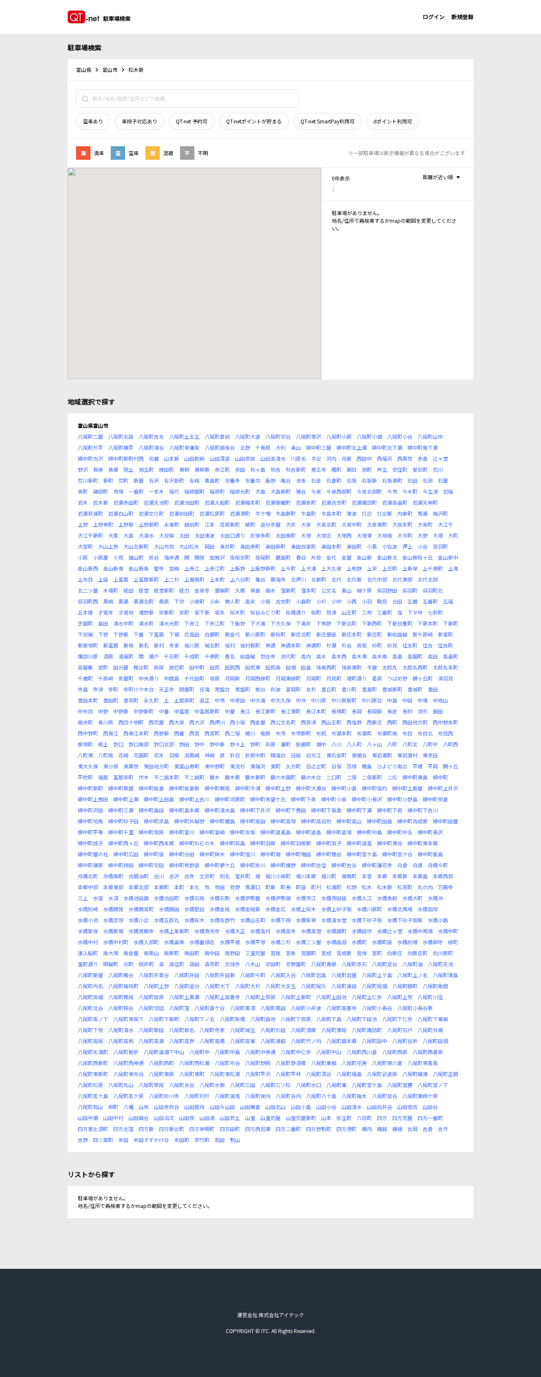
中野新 (120, 711)
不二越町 (194, 777)
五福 (448, 601)
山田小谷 (326, 1106)
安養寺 (232, 480)
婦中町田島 (379, 821)
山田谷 (430, 1106)
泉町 (83, 491)
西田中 (364, 458)
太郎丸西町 (415, 667)
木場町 (110, 590)
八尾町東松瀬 (225, 1073)
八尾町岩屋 (344, 974)
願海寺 (278, 579)
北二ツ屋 (88, 590)
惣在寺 (268, 656)
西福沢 (384, 458)
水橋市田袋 (334, 898)
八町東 (85, 755)
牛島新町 (286, 513)
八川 (336, 744)
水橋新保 (88, 930)
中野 (103, 711)
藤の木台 (311, 777)
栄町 (184, 612)
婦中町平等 (90, 832)
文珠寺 (232, 963)
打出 (367, 513)
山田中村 (113, 1117)
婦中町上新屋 (407, 788)
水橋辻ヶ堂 (389, 930)
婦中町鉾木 (212, 854)
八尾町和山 (90, 1106)
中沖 (301, 700)
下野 (103, 634)
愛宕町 (420, 469)
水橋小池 (88, 919)
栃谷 (260, 689)
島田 (103, 623)
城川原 (191, 645)
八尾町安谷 (278, 436)
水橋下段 (280, 919)
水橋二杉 (280, 941)
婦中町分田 (181, 854)
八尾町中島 (227, 1051)
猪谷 (301, 491)
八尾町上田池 (331, 996)
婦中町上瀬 (126, 799)
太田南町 (286, 535)
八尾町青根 (323, 963)
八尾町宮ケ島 (367, 1084)
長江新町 (265, 711)
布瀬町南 (387, 733)
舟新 (347, 458)
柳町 (113, 1106)
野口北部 (164, 744)
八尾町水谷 (181, 1084)
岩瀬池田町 (186, 502)
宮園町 (308, 952)
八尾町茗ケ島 (93, 1095)
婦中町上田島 (159, 799)
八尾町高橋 (212, 1040)
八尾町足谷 (384, 963)
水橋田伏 (362, 930)
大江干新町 (90, 535)
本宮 (367, 876)
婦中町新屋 (121, 788)
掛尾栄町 (240, 557)
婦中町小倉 (344, 788)
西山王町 (331, 722)
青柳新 (202, 469)
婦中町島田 (151, 810)
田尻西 (232, 667)
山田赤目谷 (166, 1106)
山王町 (349, 612)
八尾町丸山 (121, 1084)
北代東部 (402, 579)
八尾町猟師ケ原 (420, 1095)
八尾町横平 (121, 447)
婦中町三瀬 (121, 810)
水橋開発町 (141, 909)
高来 (250, 601)
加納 (174, 568)
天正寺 (166, 689)
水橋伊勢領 (278, 898)
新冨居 (110, 645)
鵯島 (367, 766)
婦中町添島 (156, 821)
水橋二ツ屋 (308, 941)
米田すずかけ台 (151, 1139)
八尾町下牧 (90, 1029)
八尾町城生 (242, 1029)
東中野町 (215, 766)
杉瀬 (331, 645)
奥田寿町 (250, 546)
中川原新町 (344, 700)
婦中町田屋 (445, 821)
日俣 (336, 766)
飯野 (270, 480)
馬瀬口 (252, 887)
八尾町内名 (90, 985)
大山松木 (189, 546)
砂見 (392, 645)
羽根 (174, 755)
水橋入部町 (146, 941)
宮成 (326, 952)
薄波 (352, 513)
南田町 (191, 952)
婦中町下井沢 (255, 810)
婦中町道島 (308, 832)
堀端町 (349, 876)
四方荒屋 (402, 1117)
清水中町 (123, 623)
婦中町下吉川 (422, 810)
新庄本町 (352, 634)
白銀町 (212, 634)
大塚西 (344, 535)
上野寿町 (103, 524)
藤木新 (232, 777)
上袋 (103, 579)
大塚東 (364, 535)
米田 (123, 1139)
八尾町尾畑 (374, 985)
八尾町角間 (435, 985)
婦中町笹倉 (435, 799)
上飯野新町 (263, 568)
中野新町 (144, 711)
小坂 (265, 601)
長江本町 (316, 711)
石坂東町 (392, 480)
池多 (301, 480)
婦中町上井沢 (443, 788)
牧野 (235, 887)
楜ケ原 (364, 590)
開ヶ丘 (450, 766)
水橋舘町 (336, 930)
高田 (433, 656)
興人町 (232, 601)
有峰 (194, 480)
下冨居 (156, 634)
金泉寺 (202, 590)
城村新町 (250, 645)
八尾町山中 (430, 436)
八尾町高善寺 (341, 1007)
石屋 (443, 480)
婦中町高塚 (283, 821)
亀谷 (260, 579)
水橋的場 (407, 941)
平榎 (418, 766)
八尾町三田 (242, 1084)
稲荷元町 (240, 491)
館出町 (141, 667)
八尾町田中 (374, 1040)
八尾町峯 (336, 1084)
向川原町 (443, 952)
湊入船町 (88, 952)
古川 (159, 876)
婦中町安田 (151, 865)
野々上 (237, 744)
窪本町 (308, 590)
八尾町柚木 (354, 1095)
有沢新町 (174, 480)
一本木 (156, 491)
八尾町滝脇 (273, 1040)
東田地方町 (156, 766)
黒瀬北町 (144, 601)
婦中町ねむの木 (197, 843)
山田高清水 (273, 458)
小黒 (372, 546)
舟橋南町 (113, 876)
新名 (144, 645)
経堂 (144, 590)
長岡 (357, 711)
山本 (326, 1117)
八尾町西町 (161, 1062)
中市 (220, 700)
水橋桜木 (194, 919)
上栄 (372, 568)
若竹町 (202, 1139)
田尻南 (273, 667)
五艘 (412, 601)
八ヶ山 (374, 744)
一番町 (136, 491)
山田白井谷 (379, 1106)
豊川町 (349, 689)
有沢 (154, 480)
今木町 (410, 491)
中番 (164, 711)
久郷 (240, 590)
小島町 (303, 601)
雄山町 (136, 557)
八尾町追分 (186, 985)
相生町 (146, 469)
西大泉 (176, 722)
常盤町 (242, 689)
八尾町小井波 (306, 1007)
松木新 (384, 887)
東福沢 (257, 766)
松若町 (405, 887)
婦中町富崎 (212, 832)
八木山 (252, 963)
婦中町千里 (121, 832)
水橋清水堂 (334, 919)
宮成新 (344, 952)
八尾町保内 (257, 1095)
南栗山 (151, 952)
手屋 (372, 667)
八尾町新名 (181, 1029)
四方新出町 (171, 1128)
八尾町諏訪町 (367, 1029)
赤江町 (222, 469)
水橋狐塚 (428, 909)
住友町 (410, 645)
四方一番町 (430, 1117)
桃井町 (146, 963)
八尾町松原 (90, 1084)
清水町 (146, 623)
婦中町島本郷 (184, 810)
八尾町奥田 (344, 985)
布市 (281, 733)
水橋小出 (138, 919)
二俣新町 (372, 777)
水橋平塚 (255, 941)
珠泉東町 (352, 667)
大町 (453, 535)
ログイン (434, 17)
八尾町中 (199, 1051)
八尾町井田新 (220, 974)
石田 (412, 480)
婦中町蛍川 (242, 854)
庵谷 (286, 480)
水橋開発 (113, 909)
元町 (128, 963)
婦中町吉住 (313, 865)
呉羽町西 (88, 601)
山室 (250, 1117)
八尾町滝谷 (151, 447)
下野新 (120, 634)
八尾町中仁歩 (296, 1051)
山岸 (144, 1106)
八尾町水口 (308, 1084)
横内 (367, 1128)
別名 (225, 876)
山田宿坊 (407, 1106)
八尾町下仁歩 (397, 1018)
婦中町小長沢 (367, 799)
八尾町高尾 (90, 1040)
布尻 (321, 733)
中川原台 (372, 700)
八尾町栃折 (126, 1051)
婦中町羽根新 (296, 843)
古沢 (174, 876)
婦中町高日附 (316, 821)
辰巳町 (176, 667)
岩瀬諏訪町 (364, 502)
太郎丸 (389, 667)
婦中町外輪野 (189, 821)
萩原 (270, 744)
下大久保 (280, 623)
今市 (392, 491)
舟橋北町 (88, 876)
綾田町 (166, 469)
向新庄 (394, 952)
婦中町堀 (270, 854)
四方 (382, 1117)
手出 (316, 458)
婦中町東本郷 (422, 843)
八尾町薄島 (445, 974)
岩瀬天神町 (425, 502)
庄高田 (191, 634)
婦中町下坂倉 (326, 810)
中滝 (423, 700)
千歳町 (85, 678)
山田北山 (275, 1106)
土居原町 (184, 700)
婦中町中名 (400, 832)
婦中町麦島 (430, 854)
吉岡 (412, 1128)
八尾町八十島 (321, 1095)
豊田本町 (88, 700)
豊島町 (369, 689)
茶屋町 (126, 678)
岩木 (83, 502)
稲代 (174, 491)
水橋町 (359, 941)
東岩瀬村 (407, 755)
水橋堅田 (194, 909)
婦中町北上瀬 (351, 447)
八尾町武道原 (382, 1073)
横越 (382, 1128)
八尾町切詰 (151, 1007)
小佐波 (389, 546)
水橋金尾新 (247, 909)
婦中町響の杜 (93, 854)
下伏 (179, 601)
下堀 (174, 634)
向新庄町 (417, 952)
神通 (270, 645)
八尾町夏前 (217, 436)
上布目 (85, 579)
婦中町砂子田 (123, 821)
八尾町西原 (394, 1051)
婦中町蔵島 (222, 821)
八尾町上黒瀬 (184, 996)
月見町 (334, 678)
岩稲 (448, 491)
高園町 (415, 656)
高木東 (359, 656)
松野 (352, 887)
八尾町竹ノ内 (306, 1040)
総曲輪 (247, 656)
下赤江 (191, 623)
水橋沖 (435, 898)
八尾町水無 (212, 1084)
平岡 (433, 766)
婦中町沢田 (90, 810)
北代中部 (377, 579)
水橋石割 (220, 898)
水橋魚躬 (387, 898)
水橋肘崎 (88, 909)
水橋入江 (362, 898)
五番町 (430, 601)
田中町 (197, 667)
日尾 (296, 755)
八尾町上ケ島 (377, 974)
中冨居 (181, 711)
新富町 (445, 634)
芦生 (382, 469)
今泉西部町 (339, 491)
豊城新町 (392, 689)
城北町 (212, 645)
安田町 (273, 963)
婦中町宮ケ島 (362, 854)
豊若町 (131, 700)
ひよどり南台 (392, 766)
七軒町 (435, 612)
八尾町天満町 (93, 1051)
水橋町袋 (382, 941)
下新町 (450, 623)
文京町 (207, 876)
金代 (331, 557)
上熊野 (354, 568)
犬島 (260, 491)
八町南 (105, 755)
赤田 (240, 469)
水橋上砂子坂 (336, 909)
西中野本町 (445, 722)
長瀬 (113, 469)
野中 (199, 744)
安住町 (399, 469)
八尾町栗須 (242, 1007)
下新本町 (428, 623)
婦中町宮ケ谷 (397, 854)
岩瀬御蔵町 (278, 502)
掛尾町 (262, 557)
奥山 (296, 447)
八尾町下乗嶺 (433, 1018)
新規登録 (462, 17)
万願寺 (445, 887)
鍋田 (438, 711)
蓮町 (286, 744)
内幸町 (405, 513)
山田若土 (230, 1117)
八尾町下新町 (164, 1018)
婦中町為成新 (412, 821)
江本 (210, 524)
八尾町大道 (247, 436)
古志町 (283, 601)
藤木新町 (255, 777)
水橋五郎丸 (166, 919)
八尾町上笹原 (260, 996)
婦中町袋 (154, 854)
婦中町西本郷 (159, 843)
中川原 (318, 700)
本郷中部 (88, 887)
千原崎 (105, 678)
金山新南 (138, 568)
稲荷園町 (194, 491)
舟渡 (418, 865)
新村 (159, 645)
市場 (118, 491)
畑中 (321, 744)
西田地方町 (415, 722)
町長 (286, 887)
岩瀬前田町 (181, 513)
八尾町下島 (329, 1018)
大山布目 (164, 546)
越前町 (191, 524)
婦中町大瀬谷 (311, 788)
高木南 (379, 656)
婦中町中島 (369, 832)
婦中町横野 (283, 865)
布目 (407, 733)
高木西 (339, 656)
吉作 (443, 1128)
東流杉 (237, 766)
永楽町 (171, 524)
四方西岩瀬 (257, 1128)
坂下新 (202, 612)
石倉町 (334, 480)
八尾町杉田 (273, 1029)
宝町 (103, 667)
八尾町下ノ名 (199, 1018)
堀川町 (328, 876)
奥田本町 (331, 546)
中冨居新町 (207, 711)
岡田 (210, 546)
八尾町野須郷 (291, 1062)
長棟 (98, 469)
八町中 (430, 744)
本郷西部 (443, 876)
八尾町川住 (430, 996)
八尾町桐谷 (121, 1007)
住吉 (428, 645)
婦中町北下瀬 (387, 447)
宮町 (377, 952)
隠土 (128, 469)
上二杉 (171, 579)
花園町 (141, 755)
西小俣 (237, 722)
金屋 (347, 557)
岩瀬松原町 (212, 513)
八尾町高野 (181, 1040)
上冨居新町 (146, 579)
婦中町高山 (349, 821)
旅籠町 (303, 744)
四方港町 (346, 1128)
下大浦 (257, 623)
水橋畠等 (174, 941)
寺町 (113, 689)
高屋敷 (85, 667)
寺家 (174, 645)
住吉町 (445, 645)
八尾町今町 (252, 974)
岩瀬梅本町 (247, 502)
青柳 (184, 469)
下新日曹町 (400, 623)
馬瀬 (423, 513)
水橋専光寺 (207, 930)
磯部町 (100, 491)
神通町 (313, 645)
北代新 (354, 579)
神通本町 (291, 645)
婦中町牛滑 (247, 788)
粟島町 (212, 480)
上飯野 (237, 568)
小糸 (215, 601)
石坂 (352, 480)
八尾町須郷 (303, 1029)
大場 (438, 535)
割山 (235, 1139)
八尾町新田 (151, 1029)
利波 (275, 689)
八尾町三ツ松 (275, 1084)
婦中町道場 (339, 832)
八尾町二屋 (90, 436)
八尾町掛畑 (90, 996)
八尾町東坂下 (128, 1018)
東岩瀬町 (382, 755)
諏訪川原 (88, 656)
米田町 (181, 1139)
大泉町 (425, 524)
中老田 (237, 700)
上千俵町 (433, 568)
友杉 (311, 689)
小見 (118, 557)
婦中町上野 (278, 788)
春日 (301, 557)
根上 (103, 744)
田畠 (306, 667)
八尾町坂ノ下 (93, 1018)
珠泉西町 (326, 667)
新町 (108, 480)
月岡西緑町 (257, 678)
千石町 (171, 656)
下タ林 (415, 612)
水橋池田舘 (136, 898)
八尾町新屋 (90, 974)
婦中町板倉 (151, 788)
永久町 (151, 700)
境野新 (146, 612)
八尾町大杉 (247, 985)
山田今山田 (222, 1106)
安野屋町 (296, 963)
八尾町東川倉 (387, 1062)
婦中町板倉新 (184, 788)
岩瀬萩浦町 (90, 513)
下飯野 (237, 623)
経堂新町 (164, 590)
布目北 (425, 733)
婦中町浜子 (329, 843)
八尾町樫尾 (121, 996)
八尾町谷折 (405, 1040)
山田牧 (186, 1117)
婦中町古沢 (90, 458)
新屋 (139, 480)
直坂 (362, 645)
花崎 (123, 755)
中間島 (171, 678)
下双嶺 (85, 634)
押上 (407, 546)
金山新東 (113, 568)
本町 (179, 887)
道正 (204, 700)
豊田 (433, 689)
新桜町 (278, 634)
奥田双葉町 (303, 546)
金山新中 (448, 557)
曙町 (336, 469)
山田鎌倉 (250, 1106)
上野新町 (149, 524)
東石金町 (336, 755)
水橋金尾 (220, 909)
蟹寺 (159, 568)
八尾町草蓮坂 (184, 447)
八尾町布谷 (227, 1062)
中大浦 (257, 700)
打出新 (384, 513)
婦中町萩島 (232, 843)
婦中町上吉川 (194, 799)
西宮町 (212, 733)
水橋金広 (275, 909)
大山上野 (108, 546)
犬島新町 (280, 491)
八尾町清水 (121, 1029)
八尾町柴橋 (232, 1018)
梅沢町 (440, 513)
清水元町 (169, 623)
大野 (423, 535)
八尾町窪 (179, 1007)
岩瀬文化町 (151, 513)
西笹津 (308, 722)
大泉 (306, 524)
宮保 (362, 952)
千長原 (262, 447)
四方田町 (230, 1128)
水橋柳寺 (433, 941)
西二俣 (232, 733)
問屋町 (186, 689)
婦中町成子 (90, 843)
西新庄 (374, 722)
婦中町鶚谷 (329, 854)
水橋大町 (412, 898)
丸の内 (425, 887)
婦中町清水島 (220, 810)
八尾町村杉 (197, 1095)
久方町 (293, 766)
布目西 (445, 733)
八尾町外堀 (430, 1029)
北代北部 (428, 579)
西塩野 (354, 722)
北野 (245, 447)
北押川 (298, 579)
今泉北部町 (369, 491)
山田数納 (194, 458)
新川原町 (255, 634)
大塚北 (323, 535)
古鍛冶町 (138, 876)
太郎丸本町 (445, 667)
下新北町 (346, 623)
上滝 (453, 568)
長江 (245, 711)
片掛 (316, 557)
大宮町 (85, 546)
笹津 (331, 612)
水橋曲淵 (336, 941)
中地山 (440, 700)
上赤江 (191, 568)
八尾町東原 (161, 1073)
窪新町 (288, 590)
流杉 (423, 711)
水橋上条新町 (174, 930)
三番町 (384, 612)
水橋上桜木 (303, 909)
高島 (397, 656)
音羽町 (440, 546)
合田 (397, 601)
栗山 (347, 590)
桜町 (316, 612)
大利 (281, 447)
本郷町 (161, 887)
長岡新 (374, 711)
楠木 (270, 590)
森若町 (212, 963)
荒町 (123, 480)
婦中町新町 (90, 788)
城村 (230, 645)
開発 (199, 557)
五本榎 (85, 612)
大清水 (146, 535)
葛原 (377, 678)
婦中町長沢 (430, 832)
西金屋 (257, 722)
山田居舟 (194, 1106)
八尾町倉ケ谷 (209, 1007)
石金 (316, 480)
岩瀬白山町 (121, 513)
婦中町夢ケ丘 (220, 865)
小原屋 (100, 557)
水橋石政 (194, 898)
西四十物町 (131, 722)
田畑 (291, 667)
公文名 (328, 590)
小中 (336, 601)
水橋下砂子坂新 (405, 919)
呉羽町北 (433, 590)
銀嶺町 (222, 590)
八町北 (410, 744)
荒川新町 (88, 480)
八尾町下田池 (362, 1018)
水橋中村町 (115, 941)
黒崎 (108, 601)
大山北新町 (136, 546)
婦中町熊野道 (184, 865)
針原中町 (255, 755)
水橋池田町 (166, 898)
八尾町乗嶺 (323, 1062)
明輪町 (110, 963)
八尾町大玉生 (280, 985)
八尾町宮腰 (400, 1084)
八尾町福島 (349, 1073)
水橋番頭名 (202, 941)
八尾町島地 (263, 1018)
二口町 (334, 777)
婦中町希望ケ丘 (268, 799)
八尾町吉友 (151, 436)
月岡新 (232, 678)
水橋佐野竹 (222, 919)
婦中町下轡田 (291, 810)
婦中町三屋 (318, 447)
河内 (331, 458)
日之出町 (316, 766)
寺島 (83, 689)
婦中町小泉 (334, 799)
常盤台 (222, 689)
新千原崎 (423, 634)
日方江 (313, 755)
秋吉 (275, 469)
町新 (270, 887)
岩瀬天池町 (156, 502)
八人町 (354, 744)
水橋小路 (438, 919)
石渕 (428, 480)
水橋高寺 (286, 930)
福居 (103, 777)
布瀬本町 (341, 733)
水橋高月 (260, 930)
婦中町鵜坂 (217, 788)
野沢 (83, 469)
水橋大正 (235, 930)
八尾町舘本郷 (341, 1040)
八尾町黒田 (273, 1007)
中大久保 (280, 700)
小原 (83, 557)
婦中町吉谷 (344, 865)
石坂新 (369, 480)
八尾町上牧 (400, 996)
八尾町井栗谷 (154, 974)
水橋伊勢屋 (247, 898)
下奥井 (303, 623)
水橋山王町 (252, 919)
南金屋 (131, 952)
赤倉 (423, 458)
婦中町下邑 (389, 810)
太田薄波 (204, 535)
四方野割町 (318, 1128)
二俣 (352, 777)
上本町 (217, 579)
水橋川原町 (369, 909)
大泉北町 (326, 524)
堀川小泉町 (278, 876)
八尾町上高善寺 (222, 996)
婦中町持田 (121, 865)
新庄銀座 (326, 634)
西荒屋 (156, 722)
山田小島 (301, 1106)
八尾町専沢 (308, 436)
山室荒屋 (270, 1117)
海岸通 (171, 557)
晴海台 (278, 755)
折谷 (154, 557)
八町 (392, 744)
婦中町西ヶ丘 (123, 843)
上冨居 (120, 579)
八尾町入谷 (283, 974)
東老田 (430, 755)
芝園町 (85, 623)
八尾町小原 (339, 436)
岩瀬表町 (306, 502)
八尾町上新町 (296, 996)
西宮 (194, 733)
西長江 (110, 733)
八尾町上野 (156, 985)
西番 (179, 733)
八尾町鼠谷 (384, 1095)
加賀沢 (217, 557)
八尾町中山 (329, 1051)
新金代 (232, 634)
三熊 (367, 612)
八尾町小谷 (400, 436)
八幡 (128, 1106)
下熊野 (323, 623)
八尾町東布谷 (128, 1073)
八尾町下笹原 (296, 1018)
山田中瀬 (88, 1117)
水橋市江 (306, 898)
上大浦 (308, 568)
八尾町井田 (186, 974)
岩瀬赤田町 (126, 502)
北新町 (318, 579)
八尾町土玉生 (184, 436)
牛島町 (308, 513)
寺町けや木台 (138, 689)
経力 (184, 590)
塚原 (215, 678)
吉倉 (428, 1128)
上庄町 (389, 568)
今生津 (430, 491)
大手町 (405, 535)
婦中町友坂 (242, 832)
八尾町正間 (445, 1073)
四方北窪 (123, 1128)
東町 (275, 766)
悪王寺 (318, 469)
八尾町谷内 (288, 1095)
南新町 (171, 952)
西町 (392, 722)
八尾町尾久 (313, 985)
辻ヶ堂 (440, 458)
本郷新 (399, 876)
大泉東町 (377, 524)
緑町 (453, 941)
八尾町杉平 (90, 447)
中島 (392, 700)
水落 (98, 898)
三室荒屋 (255, 952)
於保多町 (260, 535)
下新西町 (372, 623)
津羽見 (445, 678)
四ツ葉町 (103, 1139)
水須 (113, 898)
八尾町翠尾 (151, 1084)
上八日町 (240, 579)
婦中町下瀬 (359, 810)
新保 (128, 645)
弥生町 (344, 1117)
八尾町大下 (217, 985)
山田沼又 (164, 1117)
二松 (392, 777)
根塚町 (85, 744)
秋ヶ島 (257, 469)
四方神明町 (202, 1128)
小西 (352, 601)
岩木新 (100, 502)
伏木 (144, 777)
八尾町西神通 (128, 1062)
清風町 (126, 656)
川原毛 (298, 458)
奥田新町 (275, 546)
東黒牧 (131, 766)
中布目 (85, 711)
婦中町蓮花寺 (377, 865)
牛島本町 (331, 513)
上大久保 (331, 568)
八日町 (364, 1117)
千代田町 (194, 678)
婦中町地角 (90, 821)
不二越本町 (166, 777)
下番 (139, 634)
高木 (321, 656)
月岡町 (313, 678)
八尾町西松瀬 (194, 1062)
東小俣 (110, 766)
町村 (316, 887)
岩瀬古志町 (334, 502)
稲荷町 (217, 491)
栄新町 (166, 612)
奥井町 (227, 546)
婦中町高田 (252, 821)
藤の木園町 (283, 777)
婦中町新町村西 (126, 458)
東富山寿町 (186, 766)
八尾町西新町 (93, 1062)
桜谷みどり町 (265, 612)
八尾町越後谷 (220, 447)
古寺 (189, 876)
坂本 (220, 612)
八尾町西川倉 (362, 1051)
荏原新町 (230, 524)
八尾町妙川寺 (164, 1095)
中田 (407, 700)
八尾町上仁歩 (367, 996)
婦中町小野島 (402, 799)
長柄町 (339, 711)
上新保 (410, 568)
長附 (407, 711)
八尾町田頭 (435, 1040)
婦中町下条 (303, 799)
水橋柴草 (306, 919)
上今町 (288, 568)
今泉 (316, 491)
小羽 (367, 601)
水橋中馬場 (420, 930)
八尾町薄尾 (334, 1029)
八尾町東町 (192, 1073)
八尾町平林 (288, 1073)
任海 (204, 689)
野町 (255, 744)
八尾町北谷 (90, 1007)
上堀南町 (194, 579)
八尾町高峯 (242, 1040)
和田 (220, 1139)
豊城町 (415, 689)
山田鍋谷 (138, 1117)
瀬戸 (154, 656)
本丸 (194, 887)
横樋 (397, 1128)
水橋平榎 (230, 941)
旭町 (367, 469)
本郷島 (420, 876)
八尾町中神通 (260, 1051)
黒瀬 (123, 601)
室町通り (88, 963)
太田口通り (232, 535)
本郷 (382, 876)
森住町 (176, 963)
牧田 (220, 887)
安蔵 (154, 458)
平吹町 (85, 777)
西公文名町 (283, 722)
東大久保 (88, 766)
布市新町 (301, 733)
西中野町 (88, 733)
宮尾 (275, 952)
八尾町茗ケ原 (128, 1095)
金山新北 (387, 557)
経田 (128, 590)
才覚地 (126, 612)
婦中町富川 (181, 832)
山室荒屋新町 (301, 1117)
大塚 (306, 535)
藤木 (215, 777)
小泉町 (197, 601)
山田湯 (207, 1117)
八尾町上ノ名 (412, 974)
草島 (255, 590)
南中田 (212, 952)
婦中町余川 (252, 865)
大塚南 (384, 535)
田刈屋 (120, 667)
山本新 (171, 458)
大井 (291, 524)
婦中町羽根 (263, 843)
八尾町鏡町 (405, 985)
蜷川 (250, 733)
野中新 (217, 744)
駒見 (382, 601)
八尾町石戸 (400, 1029)
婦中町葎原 (90, 865)
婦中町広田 (126, 854)
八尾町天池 (440, 963)
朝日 (352, 469)
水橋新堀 (113, 930)
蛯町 (250, 524)
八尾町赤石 (354, 963)
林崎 (210, 755)
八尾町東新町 (93, 1073)
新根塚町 (88, 645)
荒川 (438, 469)
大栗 (113, 535)
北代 (336, 579)
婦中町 (440, 777)
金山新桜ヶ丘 (417, 557)
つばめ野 (397, 678)
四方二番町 (288, 1128)
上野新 (126, 524)
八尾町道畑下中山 (164, 1051)
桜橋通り (296, 612)
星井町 (242, 876)
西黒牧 (405, 458)
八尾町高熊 (121, 1040)
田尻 (215, 667)
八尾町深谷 (318, 1073)
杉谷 (347, 645)
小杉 (321, 601)
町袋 (301, 887)
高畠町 (450, 656)
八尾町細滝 (415, 1073)
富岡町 (293, 689)
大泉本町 (402, 524)
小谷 (423, 546)
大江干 (445, 524)
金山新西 (88, 568)
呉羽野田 (387, 590)
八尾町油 (412, 963)
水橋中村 (88, 941)
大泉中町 (352, 524)
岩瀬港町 (240, 513)
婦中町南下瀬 (422, 447)
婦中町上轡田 (93, 799)
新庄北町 (301, 634)
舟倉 (402, 865)
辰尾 (159, 667)
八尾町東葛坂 (422, 1062)
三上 (83, 898)
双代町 (288, 656)
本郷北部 (138, 887)
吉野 (83, 1139)
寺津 (98, 689)
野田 (184, 744)
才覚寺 (105, 612)
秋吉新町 (296, 469)
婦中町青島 (415, 777)
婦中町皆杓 (374, 788)
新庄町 (374, 634)
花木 (159, 755)
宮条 (291, 952)
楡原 (265, 733)
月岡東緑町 (288, 678)
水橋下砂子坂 (367, 919)
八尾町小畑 (369, 436)
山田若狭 (245, 458)
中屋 (230, 711)
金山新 (364, 557)
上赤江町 (215, 568)
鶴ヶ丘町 (423, 678)
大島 (128, 535)
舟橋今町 (438, 865)
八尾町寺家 (212, 1029)
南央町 (85, 722)
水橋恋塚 (113, 919)
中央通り (149, 678)
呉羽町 (410, 590)
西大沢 (197, 722)
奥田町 (354, 546)
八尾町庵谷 (121, 974)
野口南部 (138, 744)
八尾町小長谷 (377, 1007)
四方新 (146, 1128)
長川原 (105, 722)
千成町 (191, 656)
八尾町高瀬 (151, 1040)
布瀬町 (364, 733)
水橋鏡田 (169, 909)
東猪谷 (359, 755)
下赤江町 (215, 623)
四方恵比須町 (93, 1128)
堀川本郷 (306, 876)
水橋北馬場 (400, 909)
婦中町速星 (359, 843)
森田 (194, 963)
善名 (230, 656)
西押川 (217, 722)
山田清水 (352, 1106)
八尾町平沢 (257, 1073)
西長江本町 (136, 733)
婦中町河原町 (230, 799)
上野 (83, 524)
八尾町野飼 (257, 1062)
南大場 (110, 952)
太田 (184, 535)
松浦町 (334, 887)
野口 (118, 744)
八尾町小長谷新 (415, 1007)
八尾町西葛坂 (428, 1051)
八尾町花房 (354, 1062)
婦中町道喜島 (275, 832)
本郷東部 (113, 887)
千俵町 (212, 656)
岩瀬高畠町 (394, 502)
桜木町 (237, 612)
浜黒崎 (191, 755)
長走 (392, 711)
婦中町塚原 (151, 832)
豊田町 (110, 700)
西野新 (161, 733)
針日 (235, 755)
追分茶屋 (270, 524)
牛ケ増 (262, 513)
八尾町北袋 (121, 436)
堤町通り (357, 678)
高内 (306, 656)
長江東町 (291, 711)
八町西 (450, 744)
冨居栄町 (123, 777)
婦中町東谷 (389, 843)
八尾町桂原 (151, 996)
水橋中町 (448, 930)
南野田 (232, 952)
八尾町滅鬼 (227, 1095)
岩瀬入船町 (217, 502)
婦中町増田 (298, 854)
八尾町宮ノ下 (433, 1084)
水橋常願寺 (141, 930)
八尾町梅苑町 (123, 985)
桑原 (164, 601)
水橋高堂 (311, 930)
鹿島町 (283, 557)
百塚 (352, 766)
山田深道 (220, 458)
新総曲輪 (397, 634)
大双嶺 (166, 535)
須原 (108, 656)
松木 (367, 887)
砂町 (377, 645)
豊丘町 (328, 689)
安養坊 (252, 480)
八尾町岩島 (313, 974)
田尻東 (252, 667)
